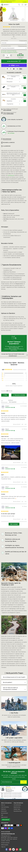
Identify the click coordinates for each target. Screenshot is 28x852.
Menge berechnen (23, 46)
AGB (2, 815)
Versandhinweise (17, 804)
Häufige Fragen (17, 809)
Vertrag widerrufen (5, 819)
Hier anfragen (11, 133)
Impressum (3, 809)
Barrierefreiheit (4, 813)
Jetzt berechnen (8, 113)
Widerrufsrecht (4, 817)
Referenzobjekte (4, 844)
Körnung (14, 40)
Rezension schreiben (20, 395)
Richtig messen (23, 40)
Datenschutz (4, 811)
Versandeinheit (14, 46)
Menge (7, 57)
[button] (14, 27)
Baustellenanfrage (18, 811)
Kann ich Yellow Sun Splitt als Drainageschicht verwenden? (10, 688)
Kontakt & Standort (5, 842)
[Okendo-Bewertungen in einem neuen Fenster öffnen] (6, 391)
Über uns (3, 804)
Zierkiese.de (11, 175)
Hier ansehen (7, 110)
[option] (14, 14)
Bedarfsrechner (17, 807)
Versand (9, 52)
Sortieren (10, 400)
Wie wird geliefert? (7, 682)
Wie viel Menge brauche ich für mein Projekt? (14, 677)
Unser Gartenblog (5, 807)
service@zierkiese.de (8, 834)
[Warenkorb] (25, 4)
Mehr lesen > (14, 38)
